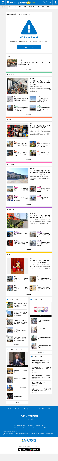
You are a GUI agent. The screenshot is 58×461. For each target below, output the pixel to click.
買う (25, 7)
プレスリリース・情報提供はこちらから (37, 425)
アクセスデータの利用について (21, 427)
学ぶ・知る (41, 7)
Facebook (43, 3)
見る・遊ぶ (18, 7)
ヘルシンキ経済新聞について (19, 425)
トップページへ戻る (29, 47)
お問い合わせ (34, 427)
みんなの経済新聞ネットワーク (29, 440)
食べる (11, 7)
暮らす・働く (32, 7)
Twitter (46, 3)
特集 (48, 7)
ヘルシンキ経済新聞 (17, 2)
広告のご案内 (43, 427)
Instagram (50, 3)
